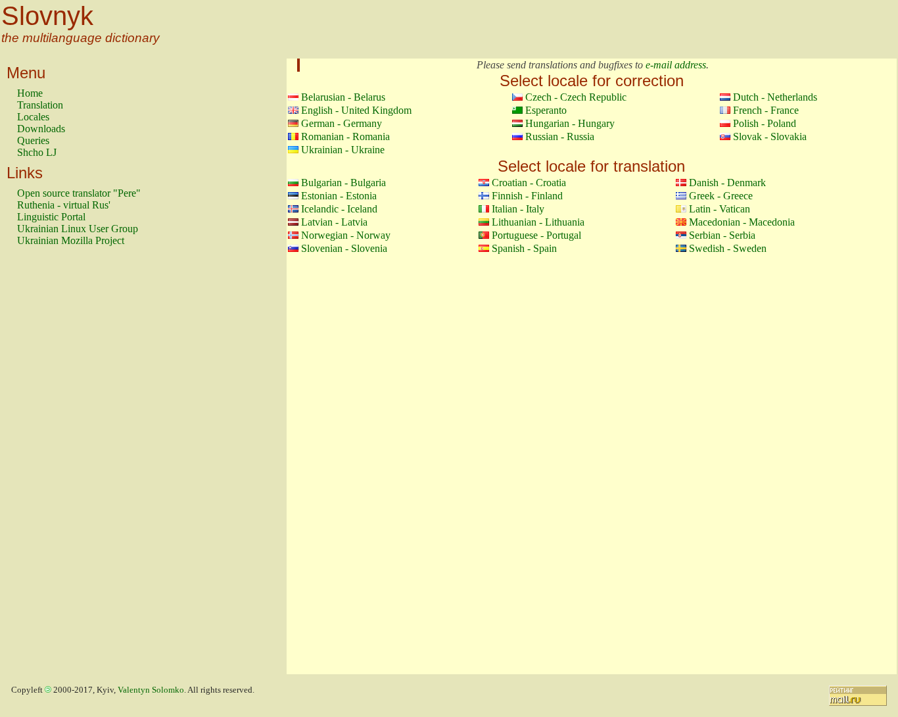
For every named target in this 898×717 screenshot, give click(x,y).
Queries (33, 140)
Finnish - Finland (527, 195)
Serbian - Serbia (722, 235)
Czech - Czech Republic (575, 97)
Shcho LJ (37, 152)
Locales (33, 116)
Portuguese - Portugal (536, 235)
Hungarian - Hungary (570, 123)
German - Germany (341, 123)
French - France (766, 110)
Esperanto (546, 110)
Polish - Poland (764, 123)
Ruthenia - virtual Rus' (63, 204)
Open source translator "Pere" (79, 193)
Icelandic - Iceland (339, 208)
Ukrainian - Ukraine (343, 149)
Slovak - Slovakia (770, 136)
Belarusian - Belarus (343, 97)
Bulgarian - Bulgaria (343, 182)
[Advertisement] (69, 466)
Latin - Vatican (719, 208)
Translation (40, 105)
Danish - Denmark (727, 182)
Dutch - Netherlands (775, 97)
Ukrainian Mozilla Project (70, 240)
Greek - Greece (721, 195)
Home (30, 93)
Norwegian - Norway (345, 235)
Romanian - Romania (345, 136)
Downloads (41, 128)
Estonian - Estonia (339, 195)
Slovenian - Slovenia (344, 248)
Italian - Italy (518, 208)
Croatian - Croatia (529, 182)
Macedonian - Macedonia (742, 222)
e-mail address (676, 64)
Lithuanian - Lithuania (538, 222)
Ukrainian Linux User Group (77, 228)
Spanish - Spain (524, 248)
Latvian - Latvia (334, 222)
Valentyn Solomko (151, 690)
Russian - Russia (559, 136)
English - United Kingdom (356, 110)
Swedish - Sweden (728, 248)
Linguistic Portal (51, 216)
